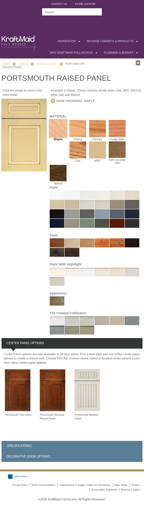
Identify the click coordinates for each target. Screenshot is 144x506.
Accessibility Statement (104, 489)
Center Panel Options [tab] (25, 343)
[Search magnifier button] (97, 12)
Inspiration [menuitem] (67, 41)
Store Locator (85, 4)
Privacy (135, 485)
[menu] (70, 46)
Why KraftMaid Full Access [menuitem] (71, 52)
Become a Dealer (130, 489)
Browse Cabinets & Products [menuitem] (110, 41)
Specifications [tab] (19, 445)
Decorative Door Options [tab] (28, 456)
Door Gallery (47, 63)
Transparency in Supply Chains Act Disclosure (84, 485)
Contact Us (59, 4)
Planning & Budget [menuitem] (119, 52)
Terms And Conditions (44, 485)
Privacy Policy (20, 485)
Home (6, 63)
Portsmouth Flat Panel (18, 414)
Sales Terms (121, 485)
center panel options (32, 362)
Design (23, 63)
